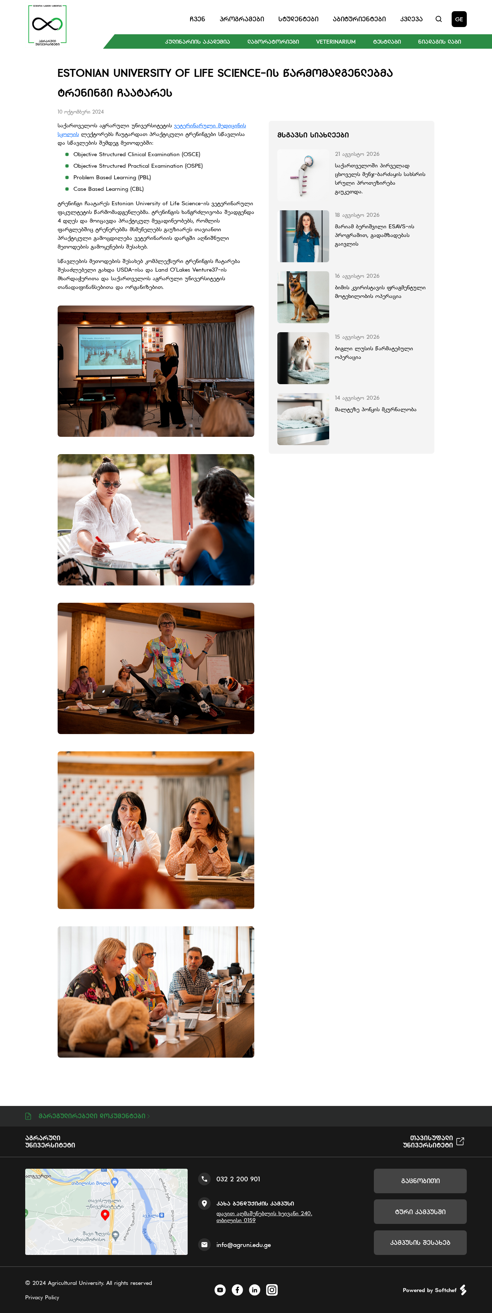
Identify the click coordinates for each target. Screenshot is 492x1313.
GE (459, 19)
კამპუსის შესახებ (420, 1242)
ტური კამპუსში (420, 1212)
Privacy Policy (42, 1297)
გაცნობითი (420, 1181)
